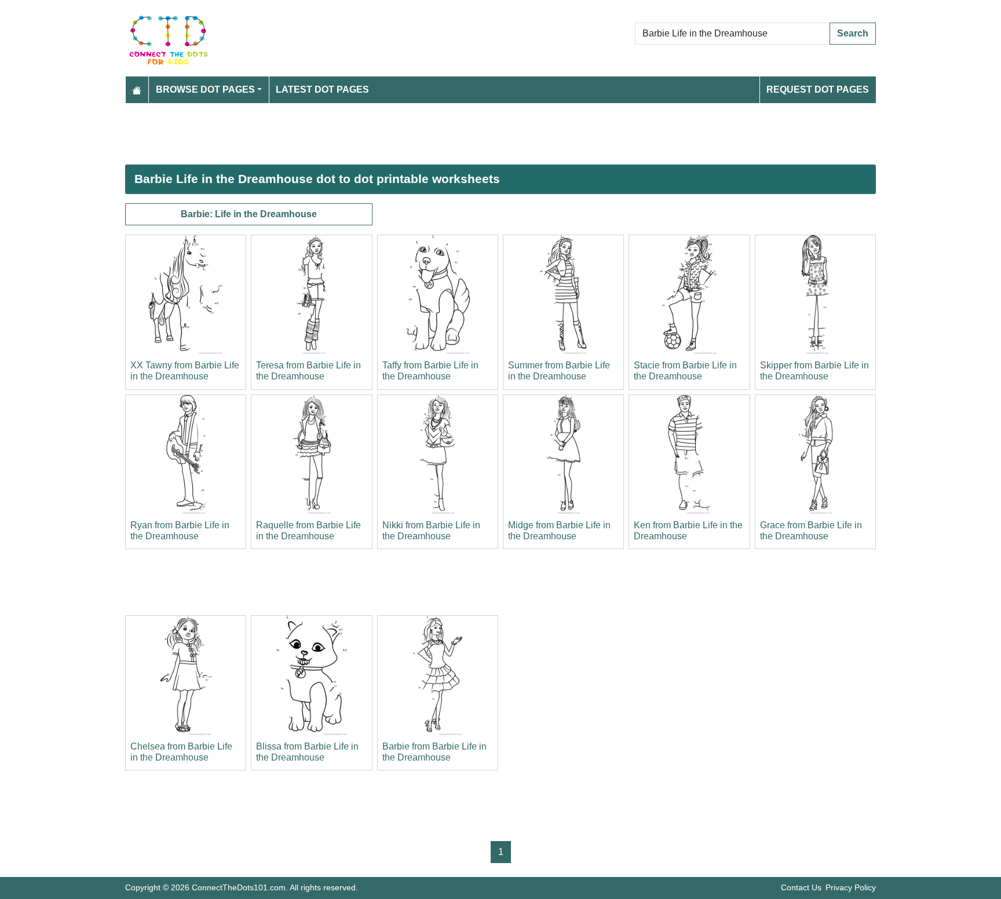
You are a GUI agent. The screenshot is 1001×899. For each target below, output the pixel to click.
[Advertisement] (472, 134)
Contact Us (801, 887)
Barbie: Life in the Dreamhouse (249, 214)
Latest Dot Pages (322, 89)
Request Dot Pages (817, 89)
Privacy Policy (850, 887)
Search (852, 33)
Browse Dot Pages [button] (205, 89)
